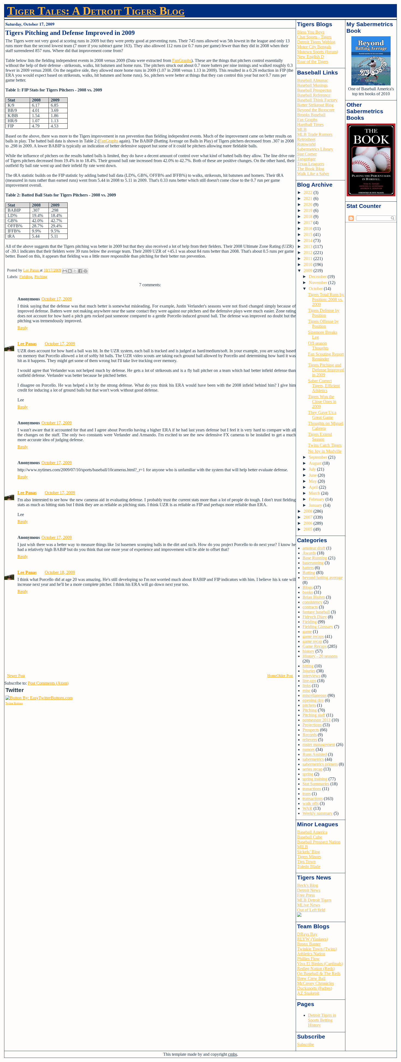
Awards (309, 553)
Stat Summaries (316, 783)
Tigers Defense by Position (323, 313)
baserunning (313, 562)
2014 (308, 240)
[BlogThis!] (70, 271)
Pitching (40, 277)
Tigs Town (306, 861)
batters (308, 567)
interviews (311, 675)
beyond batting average (323, 577)
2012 (308, 252)
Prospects (311, 729)
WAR (307, 808)
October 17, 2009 (56, 299)
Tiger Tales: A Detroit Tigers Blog (96, 11)
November (318, 282)
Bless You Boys (310, 32)
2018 (308, 216)
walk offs (311, 803)
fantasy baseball (316, 612)
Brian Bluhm (314, 597)
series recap (312, 769)
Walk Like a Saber (313, 173)
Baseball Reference (313, 95)
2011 (308, 258)
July (313, 469)
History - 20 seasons (320, 656)
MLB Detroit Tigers (314, 900)
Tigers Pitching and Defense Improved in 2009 (326, 370)
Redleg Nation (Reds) (316, 968)
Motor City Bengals (314, 46)
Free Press (306, 895)
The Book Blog (310, 168)
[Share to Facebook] (80, 271)
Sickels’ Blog (308, 851)
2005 (308, 529)
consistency (312, 602)
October (316, 288)
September (318, 457)
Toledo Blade (308, 866)
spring (308, 774)
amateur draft (314, 548)
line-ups (309, 680)
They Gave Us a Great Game (322, 415)
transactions (313, 798)
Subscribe (305, 1044)
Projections (312, 725)
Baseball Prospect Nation (318, 842)
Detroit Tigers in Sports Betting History (322, 1020)
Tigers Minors (309, 856)
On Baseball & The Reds (318, 973)
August (315, 463)
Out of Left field (311, 910)
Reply (22, 328)
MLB (302, 129)
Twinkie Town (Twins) (317, 949)
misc (306, 690)
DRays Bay (307, 934)
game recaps (313, 636)
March (315, 493)
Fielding (25, 277)
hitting (308, 666)
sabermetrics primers (320, 764)
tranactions (312, 788)
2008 (308, 511)
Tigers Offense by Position (323, 324)
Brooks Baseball (311, 114)
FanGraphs (181, 60)
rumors (309, 749)
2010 (308, 264)
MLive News (308, 905)
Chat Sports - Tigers (314, 37)
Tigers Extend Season (320, 436)
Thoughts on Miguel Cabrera (325, 426)
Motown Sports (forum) (317, 51)
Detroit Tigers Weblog (316, 42)
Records (310, 734)
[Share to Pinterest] (85, 271)
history (308, 651)
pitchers (309, 705)
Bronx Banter (309, 944)
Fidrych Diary (315, 616)
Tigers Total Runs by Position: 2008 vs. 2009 (326, 299)
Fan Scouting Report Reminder (326, 356)
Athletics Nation (311, 953)
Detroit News (308, 890)
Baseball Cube (309, 837)
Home (272, 676)
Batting (309, 572)
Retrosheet (306, 139)
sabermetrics (313, 759)
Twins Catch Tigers (325, 445)
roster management (319, 744)
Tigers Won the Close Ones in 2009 (322, 401)
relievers (310, 739)
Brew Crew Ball (311, 978)
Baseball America (312, 832)
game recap (312, 641)
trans (307, 793)
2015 (308, 234)
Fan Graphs (307, 119)
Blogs (308, 587)
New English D (310, 56)
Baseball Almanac (312, 80)
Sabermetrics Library (315, 149)
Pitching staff (314, 715)
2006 (308, 523)
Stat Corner (307, 154)
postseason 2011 (317, 720)
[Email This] (64, 271)
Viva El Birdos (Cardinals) (320, 963)
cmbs (232, 1054)
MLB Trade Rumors (314, 134)
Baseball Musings (312, 85)
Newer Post (16, 676)
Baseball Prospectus (314, 90)
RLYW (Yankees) (312, 939)
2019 (308, 210)
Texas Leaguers (310, 164)
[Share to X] (75, 271)
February (317, 499)
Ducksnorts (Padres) (314, 988)
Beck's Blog (307, 885)
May (313, 481)
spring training (315, 779)
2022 (308, 192)
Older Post (285, 676)
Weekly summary (318, 813)
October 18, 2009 (60, 572)
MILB (302, 847)
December (318, 276)
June (313, 475)
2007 (308, 517)
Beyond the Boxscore (315, 110)
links (307, 685)
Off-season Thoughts (318, 345)
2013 (308, 246)
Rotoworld (306, 144)
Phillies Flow (308, 958)
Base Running (315, 558)
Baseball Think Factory (317, 100)
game (307, 631)
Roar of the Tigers (312, 61)
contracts (310, 607)
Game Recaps (315, 646)
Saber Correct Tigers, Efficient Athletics (324, 385)
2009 (308, 270)
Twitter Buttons (14, 703)
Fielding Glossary (318, 626)
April (314, 487)
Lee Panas (27, 343)
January (316, 505)
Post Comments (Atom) (48, 683)
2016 (308, 228)
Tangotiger (306, 159)
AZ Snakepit (308, 993)
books (308, 592)
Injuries (309, 671)
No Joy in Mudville (325, 451)
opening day (313, 700)
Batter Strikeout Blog (315, 105)
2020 (308, 204)
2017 (308, 222)
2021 (308, 198)
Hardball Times (310, 124)
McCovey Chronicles (315, 983)
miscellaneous (315, 695)
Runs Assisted (315, 754)
